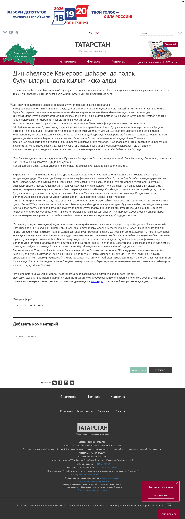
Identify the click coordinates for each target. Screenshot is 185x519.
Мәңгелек (118, 61)
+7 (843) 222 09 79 (101, 464)
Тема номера (168, 514)
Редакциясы (66, 411)
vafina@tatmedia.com (110, 478)
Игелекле (93, 61)
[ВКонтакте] (55, 383)
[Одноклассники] (61, 383)
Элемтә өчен (104, 411)
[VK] (5, 33)
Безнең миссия (85, 411)
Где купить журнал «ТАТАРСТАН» (157, 62)
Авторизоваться (139, 370)
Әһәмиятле (68, 61)
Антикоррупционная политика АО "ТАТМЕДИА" (92, 474)
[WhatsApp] (67, 383)
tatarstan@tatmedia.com (106, 467)
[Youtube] (11, 33)
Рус (90, 33)
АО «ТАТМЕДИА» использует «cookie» (92, 481)
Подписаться (160, 495)
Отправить (160, 370)
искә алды (97, 281)
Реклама (120, 411)
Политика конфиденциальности (92, 490)
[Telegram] (17, 33)
